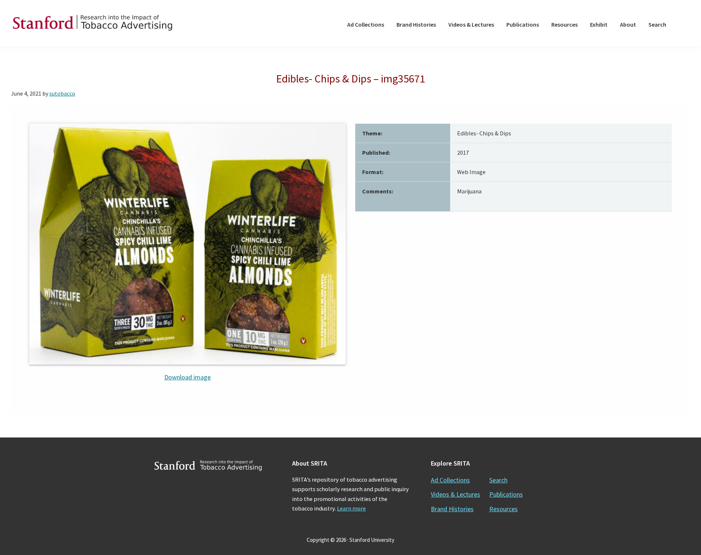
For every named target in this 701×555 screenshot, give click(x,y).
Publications (506, 494)
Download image (187, 377)
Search (498, 480)
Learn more (351, 508)
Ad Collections (450, 480)
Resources (503, 509)
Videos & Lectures (455, 494)
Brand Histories (452, 509)
